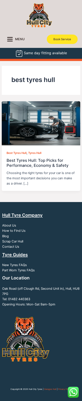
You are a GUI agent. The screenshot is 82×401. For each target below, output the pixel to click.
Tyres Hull (34, 153)
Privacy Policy (65, 389)
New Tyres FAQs (14, 265)
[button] (62, 39)
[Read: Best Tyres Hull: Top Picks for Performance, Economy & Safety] (41, 123)
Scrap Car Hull (12, 241)
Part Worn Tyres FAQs (18, 270)
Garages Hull (50, 389)
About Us (9, 225)
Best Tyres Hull (16, 153)
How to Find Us (14, 231)
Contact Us (10, 247)
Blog (5, 236)
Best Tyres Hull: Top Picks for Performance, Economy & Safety (37, 162)
